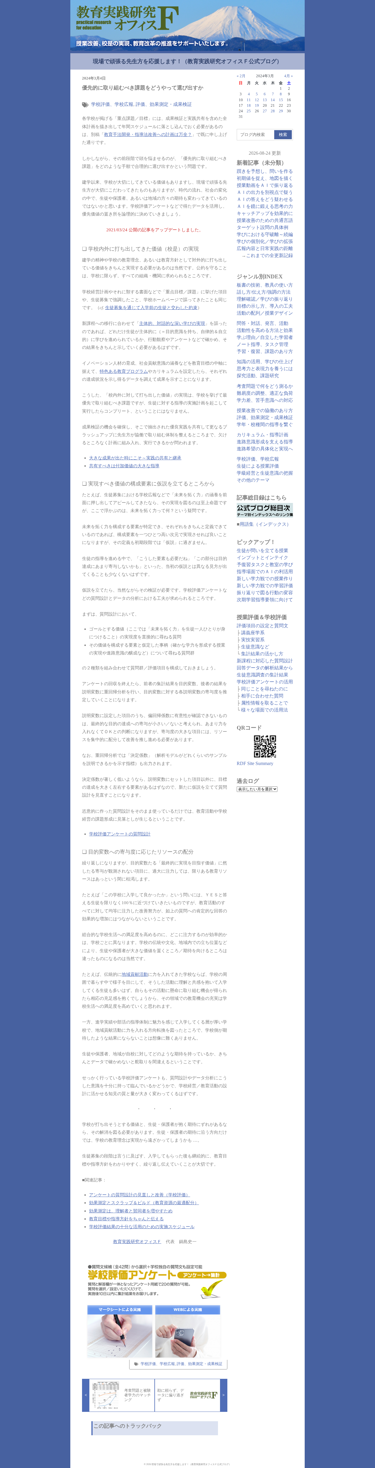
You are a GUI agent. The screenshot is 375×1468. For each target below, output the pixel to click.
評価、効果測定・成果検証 (164, 104)
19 (257, 106)
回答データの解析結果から (265, 667)
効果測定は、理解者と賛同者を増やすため (131, 1210)
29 (281, 111)
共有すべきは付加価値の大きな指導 (124, 465)
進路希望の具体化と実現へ (265, 448)
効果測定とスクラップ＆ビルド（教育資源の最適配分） (144, 1202)
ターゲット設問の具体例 (262, 227)
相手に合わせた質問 (262, 695)
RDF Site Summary (255, 763)
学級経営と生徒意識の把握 (265, 473)
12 (257, 100)
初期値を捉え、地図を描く (265, 178)
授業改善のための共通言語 (265, 220)
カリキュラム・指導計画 (262, 434)
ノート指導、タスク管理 (262, 344)
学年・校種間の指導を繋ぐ (265, 424)
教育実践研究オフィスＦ (137, 1241)
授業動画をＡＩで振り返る (265, 185)
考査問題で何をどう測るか (265, 386)
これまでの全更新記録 (269, 255)
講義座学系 (253, 632)
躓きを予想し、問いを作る (265, 171)
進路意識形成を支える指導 (265, 441)
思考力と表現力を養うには (265, 368)
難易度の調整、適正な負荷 (265, 393)
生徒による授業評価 (258, 466)
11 (249, 100)
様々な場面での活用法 (264, 709)
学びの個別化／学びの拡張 (265, 241)
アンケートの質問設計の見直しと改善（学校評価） (139, 1194)
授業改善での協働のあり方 (265, 410)
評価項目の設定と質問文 (262, 625)
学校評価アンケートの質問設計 (120, 833)
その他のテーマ (253, 480)
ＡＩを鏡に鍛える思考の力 (265, 206)
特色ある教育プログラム (124, 371)
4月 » (288, 76)
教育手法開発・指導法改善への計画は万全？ (148, 134)
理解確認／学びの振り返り (265, 299)
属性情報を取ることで (264, 702)
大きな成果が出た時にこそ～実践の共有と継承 (135, 457)
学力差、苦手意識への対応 (265, 400)
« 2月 (241, 76)
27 (265, 111)
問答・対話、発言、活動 (262, 323)
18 (249, 106)
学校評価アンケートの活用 (265, 681)
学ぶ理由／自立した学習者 (265, 337)
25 (249, 111)
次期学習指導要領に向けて (265, 599)
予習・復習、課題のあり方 (265, 351)
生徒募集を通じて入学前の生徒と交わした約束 (151, 307)
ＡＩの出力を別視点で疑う (265, 192)
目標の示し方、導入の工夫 (265, 306)
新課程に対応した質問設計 (265, 660)
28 (273, 111)
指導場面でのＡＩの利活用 (265, 571)
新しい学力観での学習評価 (265, 585)
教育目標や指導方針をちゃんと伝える (126, 1218)
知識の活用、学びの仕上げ (265, 361)
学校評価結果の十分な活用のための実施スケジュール (142, 1226)
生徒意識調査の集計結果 (262, 674)
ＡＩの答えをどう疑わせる (265, 199)
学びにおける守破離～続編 (265, 234)
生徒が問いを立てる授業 (262, 550)
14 (273, 100)
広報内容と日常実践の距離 (265, 248)
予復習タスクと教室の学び (265, 564)
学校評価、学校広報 (112, 104)
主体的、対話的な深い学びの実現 (172, 323)
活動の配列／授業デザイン (265, 313)
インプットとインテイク (262, 557)
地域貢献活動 (135, 974)
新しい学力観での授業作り (265, 578)
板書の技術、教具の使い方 (265, 284)
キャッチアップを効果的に (265, 213)
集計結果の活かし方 (262, 653)
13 (265, 100)
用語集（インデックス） (265, 524)
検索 (283, 134)
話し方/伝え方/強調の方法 (264, 292)
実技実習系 (253, 639)
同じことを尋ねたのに (264, 688)
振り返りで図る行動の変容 (265, 592)
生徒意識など (255, 646)
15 (281, 100)
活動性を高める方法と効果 (265, 330)
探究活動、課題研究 (258, 375)
